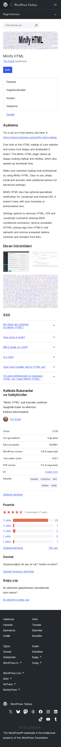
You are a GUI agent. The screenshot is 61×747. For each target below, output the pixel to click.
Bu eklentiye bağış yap (16, 599)
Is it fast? (8, 357)
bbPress (9, 684)
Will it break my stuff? (15, 347)
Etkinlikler (37, 651)
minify (54, 485)
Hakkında (8, 619)
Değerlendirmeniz (13, 547)
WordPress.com (13, 673)
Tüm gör (53, 547)
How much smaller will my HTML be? (24, 366)
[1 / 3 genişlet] (25, 255)
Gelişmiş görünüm (13, 494)
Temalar (36, 624)
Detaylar (11, 81)
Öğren (6, 646)
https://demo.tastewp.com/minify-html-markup (30, 137)
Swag (37, 662)
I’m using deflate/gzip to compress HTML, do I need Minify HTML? (23, 377)
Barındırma (9, 630)
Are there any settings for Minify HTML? (15, 326)
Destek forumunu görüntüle (18, 571)
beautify (34, 479)
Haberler (8, 624)
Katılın (35, 646)
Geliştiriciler (9, 657)
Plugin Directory (11, 14)
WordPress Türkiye (21, 704)
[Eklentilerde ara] (36, 25)
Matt (7, 678)
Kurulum (10, 98)
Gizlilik (6, 635)
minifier (45, 485)
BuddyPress (11, 689)
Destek (10, 114)
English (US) (51, 472)
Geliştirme (12, 106)
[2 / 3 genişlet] (53, 255)
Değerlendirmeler (16, 90)
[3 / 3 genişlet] (53, 278)
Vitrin (35, 619)
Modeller (37, 635)
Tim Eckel (8, 61)
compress (45, 479)
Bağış (37, 657)
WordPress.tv (12, 662)
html (55, 479)
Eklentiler (37, 630)
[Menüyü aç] (56, 4)
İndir (7, 69)
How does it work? (14, 337)
